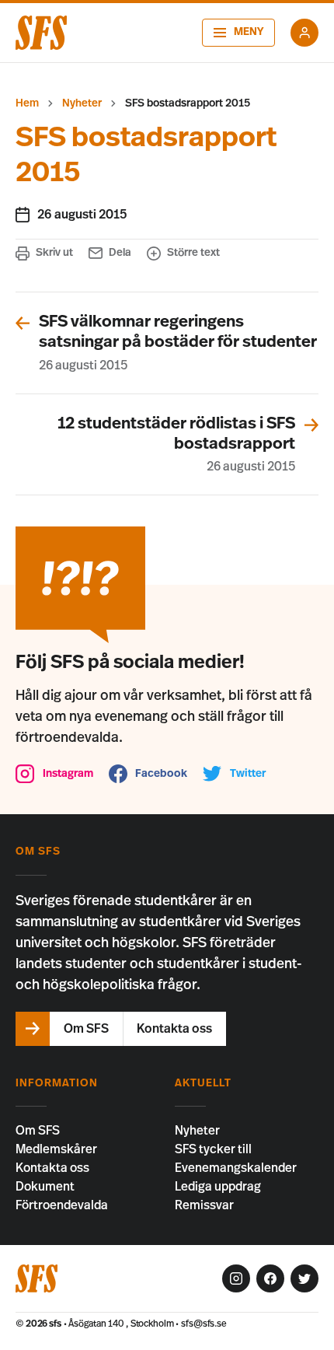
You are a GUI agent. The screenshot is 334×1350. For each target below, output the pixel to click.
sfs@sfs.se (204, 1323)
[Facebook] (270, 1278)
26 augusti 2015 (82, 214)
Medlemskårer (56, 1149)
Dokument (45, 1186)
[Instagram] (236, 1278)
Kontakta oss (52, 1168)
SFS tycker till (213, 1149)
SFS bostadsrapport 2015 (187, 103)
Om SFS (38, 1130)
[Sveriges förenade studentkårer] (41, 33)
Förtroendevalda (62, 1205)
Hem (27, 103)
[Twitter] (304, 1278)
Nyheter (82, 103)
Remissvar (204, 1205)
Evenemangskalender (236, 1168)
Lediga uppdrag (218, 1186)
